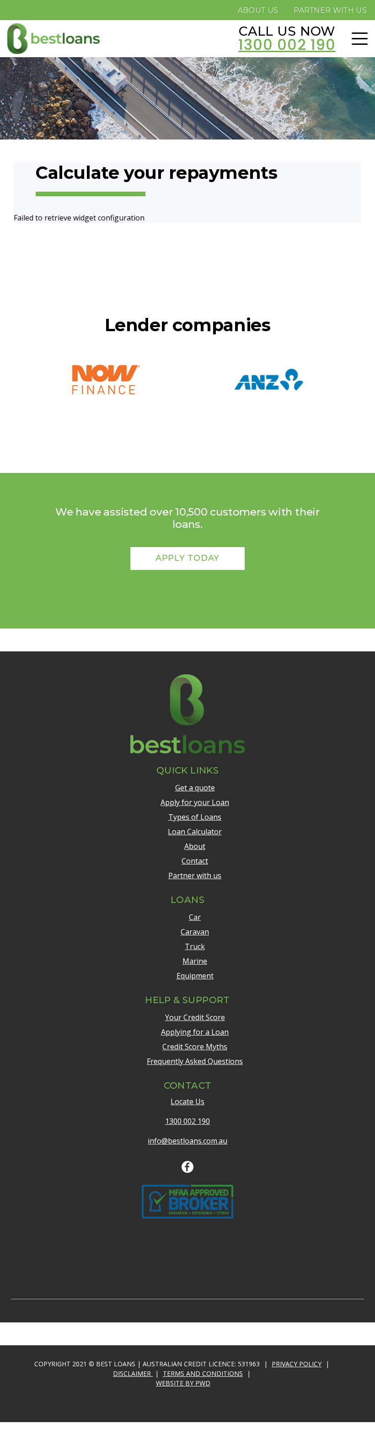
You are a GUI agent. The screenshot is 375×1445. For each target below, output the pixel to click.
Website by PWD (183, 1383)
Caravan (195, 932)
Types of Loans (194, 817)
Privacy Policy (296, 1363)
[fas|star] (187, 1167)
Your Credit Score (195, 1017)
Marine (194, 961)
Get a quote (195, 788)
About (194, 846)
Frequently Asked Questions (195, 1061)
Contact (195, 861)
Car (195, 917)
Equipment (195, 976)
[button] (360, 39)
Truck (195, 946)
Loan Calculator (195, 832)
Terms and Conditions (203, 1373)
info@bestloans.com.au (187, 1141)
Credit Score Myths (194, 1047)
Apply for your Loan (195, 802)
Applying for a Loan (195, 1032)
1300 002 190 (187, 1121)
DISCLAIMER (133, 1373)
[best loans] (53, 38)
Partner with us (194, 875)
